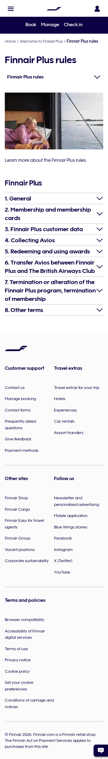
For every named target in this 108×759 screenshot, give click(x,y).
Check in (73, 24)
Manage (50, 24)
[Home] (54, 9)
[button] (11, 9)
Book (31, 24)
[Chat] (101, 751)
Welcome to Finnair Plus (41, 41)
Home (10, 41)
